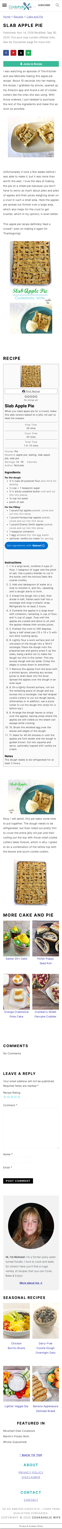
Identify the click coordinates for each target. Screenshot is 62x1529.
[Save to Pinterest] (14, 53)
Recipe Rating (11, 1092)
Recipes (19, 16)
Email (7, 1167)
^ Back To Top (31, 1455)
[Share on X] (21, 53)
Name (8, 1154)
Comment (10, 1105)
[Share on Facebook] (6, 53)
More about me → (31, 1282)
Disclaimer (31, 1477)
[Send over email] (29, 53)
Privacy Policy (31, 1472)
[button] (26, 396)
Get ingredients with (19, 545)
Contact (31, 1500)
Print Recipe (32, 391)
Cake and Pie (35, 16)
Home (7, 16)
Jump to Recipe (32, 63)
